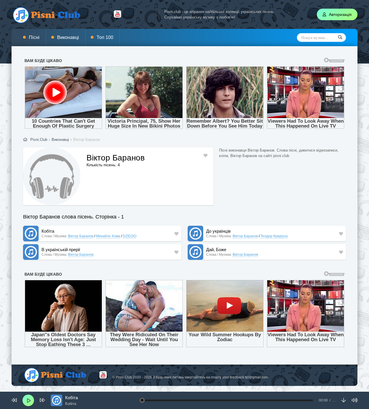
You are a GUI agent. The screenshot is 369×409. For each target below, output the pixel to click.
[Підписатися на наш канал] (117, 16)
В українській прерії (61, 249)
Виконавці (68, 37)
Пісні (34, 37)
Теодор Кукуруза (274, 236)
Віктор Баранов (80, 236)
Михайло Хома (108, 236)
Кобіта (48, 231)
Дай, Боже (216, 249)
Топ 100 (105, 37)
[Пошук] (340, 37)
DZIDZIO (129, 236)
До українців (218, 231)
